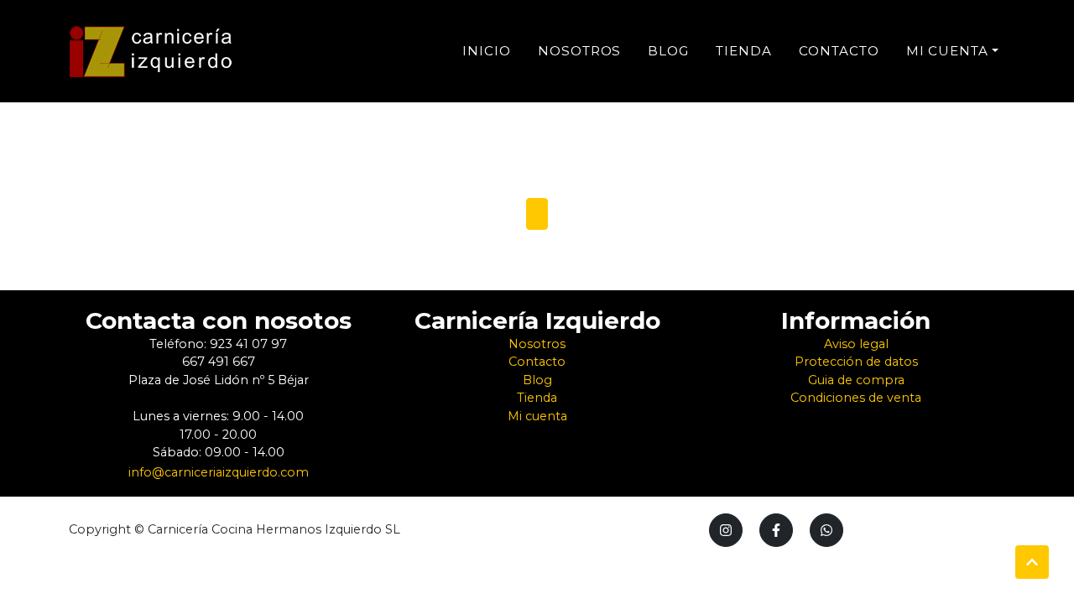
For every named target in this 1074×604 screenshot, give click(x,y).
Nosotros (580, 51)
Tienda (744, 51)
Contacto (839, 51)
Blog (668, 51)
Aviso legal (856, 343)
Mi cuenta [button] (947, 51)
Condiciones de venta (855, 397)
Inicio (486, 51)
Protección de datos (856, 361)
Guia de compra (856, 380)
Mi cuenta (537, 416)
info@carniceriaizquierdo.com (218, 472)
